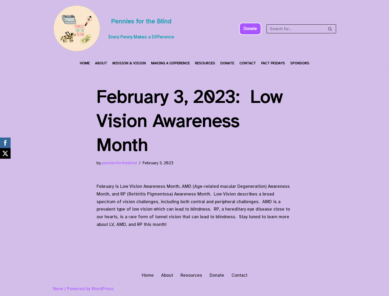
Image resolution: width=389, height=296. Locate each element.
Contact (247, 63)
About (101, 63)
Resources (205, 63)
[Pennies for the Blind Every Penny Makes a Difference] (77, 29)
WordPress (103, 289)
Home (85, 63)
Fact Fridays (273, 63)
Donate (250, 28)
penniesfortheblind (119, 162)
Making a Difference (170, 63)
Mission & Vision (129, 63)
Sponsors (299, 63)
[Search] (330, 28)
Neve (58, 289)
